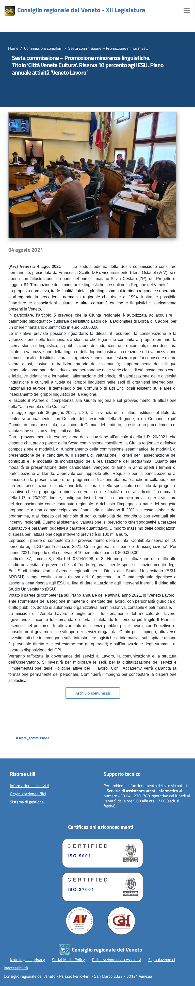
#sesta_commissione (33, 737)
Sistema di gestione (27, 802)
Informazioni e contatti (29, 786)
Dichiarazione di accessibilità (116, 960)
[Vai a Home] (10, 11)
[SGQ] (100, 852)
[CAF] (121, 921)
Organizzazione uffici (28, 794)
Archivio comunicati (92, 693)
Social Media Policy (68, 960)
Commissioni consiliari (43, 48)
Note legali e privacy (27, 960)
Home (13, 48)
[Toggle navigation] (186, 10)
